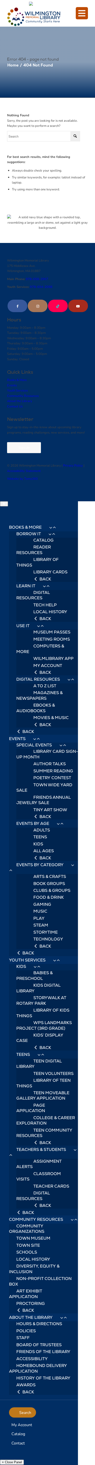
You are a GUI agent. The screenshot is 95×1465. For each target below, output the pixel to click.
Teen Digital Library (39, 1063)
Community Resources (23, 396)
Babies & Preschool (34, 975)
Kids (38, 844)
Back (44, 579)
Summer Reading (53, 771)
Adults (41, 830)
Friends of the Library (43, 1351)
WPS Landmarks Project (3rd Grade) (44, 1025)
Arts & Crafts (49, 876)
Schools (26, 1252)
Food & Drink (48, 897)
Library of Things (37, 562)
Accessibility (32, 1358)
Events (12, 385)
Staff (23, 1337)
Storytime (45, 932)
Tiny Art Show (50, 809)
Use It (22, 625)
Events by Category (40, 864)
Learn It (25, 586)
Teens (40, 837)
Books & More (17, 380)
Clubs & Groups (51, 890)
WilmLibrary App (53, 658)
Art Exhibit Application (25, 1293)
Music (40, 911)
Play (39, 918)
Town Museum (33, 1238)
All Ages (43, 850)
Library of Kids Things (42, 1012)
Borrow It (28, 533)
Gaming (42, 904)
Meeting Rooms (51, 639)
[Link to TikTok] (58, 306)
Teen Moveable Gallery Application (42, 1095)
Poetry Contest (52, 777)
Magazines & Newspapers (39, 695)
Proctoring (30, 1303)
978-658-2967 (37, 279)
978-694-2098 (41, 286)
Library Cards (50, 572)
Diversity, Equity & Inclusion (34, 1268)
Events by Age (32, 823)
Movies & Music (51, 717)
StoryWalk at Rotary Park (41, 1000)
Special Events (34, 745)
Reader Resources (33, 549)
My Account (47, 665)
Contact (18, 1442)
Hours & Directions (39, 1323)
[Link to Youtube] (78, 306)
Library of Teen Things (43, 1083)
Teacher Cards (51, 1186)
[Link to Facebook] (17, 306)
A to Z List (44, 686)
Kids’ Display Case (39, 1037)
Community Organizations (26, 1228)
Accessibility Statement (24, 471)
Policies (26, 1331)
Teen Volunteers (53, 1073)
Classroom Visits (38, 1176)
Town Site (28, 1245)
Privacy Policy (73, 465)
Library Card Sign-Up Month (47, 754)
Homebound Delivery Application (38, 1368)
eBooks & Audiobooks (35, 707)
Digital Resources (33, 595)
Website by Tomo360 (22, 478)
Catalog (43, 540)
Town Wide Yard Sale (44, 787)
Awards (26, 1385)
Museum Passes (51, 632)
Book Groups (49, 883)
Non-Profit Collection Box (40, 1281)
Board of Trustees (39, 1344)
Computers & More (40, 648)
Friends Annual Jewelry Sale (43, 800)
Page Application (30, 1108)
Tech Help (45, 605)
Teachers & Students (41, 1149)
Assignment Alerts (39, 1164)
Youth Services (17, 390)
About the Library (19, 401)
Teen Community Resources (44, 1132)
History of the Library (43, 1378)
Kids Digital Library (38, 988)
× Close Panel (12, 1462)
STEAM (40, 925)
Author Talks (49, 763)
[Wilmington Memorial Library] (39, 17)
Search (25, 1412)
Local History (50, 611)
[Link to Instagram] (38, 306)
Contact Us (15, 406)
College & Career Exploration (45, 1120)
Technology (48, 939)
